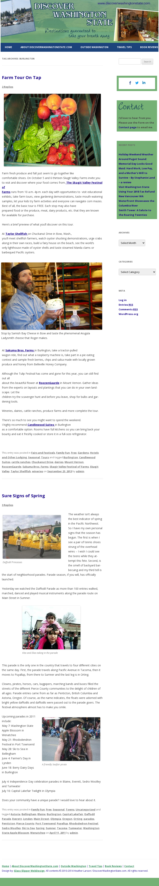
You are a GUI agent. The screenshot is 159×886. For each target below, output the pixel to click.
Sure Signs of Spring (23, 495)
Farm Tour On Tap (21, 77)
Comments (128, 309)
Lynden (28, 819)
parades (89, 819)
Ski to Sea (28, 828)
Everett (17, 819)
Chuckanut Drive (42, 462)
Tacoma (62, 828)
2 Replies (7, 87)
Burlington (70, 457)
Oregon (67, 819)
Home (8, 47)
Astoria (15, 814)
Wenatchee (37, 832)
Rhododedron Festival (83, 823)
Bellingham (29, 814)
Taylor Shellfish (16, 234)
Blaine (41, 814)
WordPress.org (128, 314)
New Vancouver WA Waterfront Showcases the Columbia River (136, 200)
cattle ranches (20, 462)
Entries (126, 304)
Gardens (83, 452)
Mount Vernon (74, 462)
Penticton (8, 823)
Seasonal (34, 457)
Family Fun (63, 452)
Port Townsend (45, 823)
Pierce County (25, 823)
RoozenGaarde (49, 383)
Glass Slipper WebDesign (29, 870)
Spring (40, 828)
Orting (77, 819)
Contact (129, 866)
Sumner (51, 828)
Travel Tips (124, 47)
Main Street (41, 819)
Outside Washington (94, 47)
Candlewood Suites (41, 425)
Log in (123, 300)
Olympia (55, 819)
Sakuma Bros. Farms (20, 350)
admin (80, 471)
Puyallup (62, 823)
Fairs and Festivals (43, 452)
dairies (58, 462)
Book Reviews (113, 866)
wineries (37, 471)
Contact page (128, 127)
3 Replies (7, 505)
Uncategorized (85, 809)
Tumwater (75, 828)
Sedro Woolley (11, 828)
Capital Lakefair (72, 814)
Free (74, 452)
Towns (70, 809)
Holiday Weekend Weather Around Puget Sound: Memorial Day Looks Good (136, 159)
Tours (45, 457)
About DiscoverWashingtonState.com (46, 47)
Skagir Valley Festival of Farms (69, 466)
